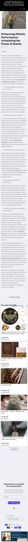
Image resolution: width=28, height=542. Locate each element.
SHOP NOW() (22, 539)
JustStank (13, 530)
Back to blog (15, 297)
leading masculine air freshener (10, 258)
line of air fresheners (14, 170)
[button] (3, 9)
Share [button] (4, 51)
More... (14, 539)
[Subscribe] (23, 497)
